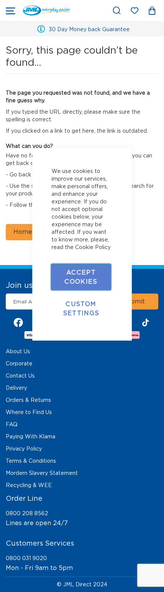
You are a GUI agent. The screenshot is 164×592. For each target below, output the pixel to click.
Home (22, 231)
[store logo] (46, 10)
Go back (20, 174)
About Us (18, 351)
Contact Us (20, 376)
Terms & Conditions (31, 461)
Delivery (16, 388)
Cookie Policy (93, 247)
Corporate (19, 363)
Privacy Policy (24, 449)
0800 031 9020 (26, 558)
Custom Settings (81, 308)
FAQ (12, 424)
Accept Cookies (80, 276)
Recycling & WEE (29, 485)
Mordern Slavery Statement (42, 473)
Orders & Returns (28, 400)
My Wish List (138, 12)
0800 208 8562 (27, 513)
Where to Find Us (29, 412)
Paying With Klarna (30, 436)
